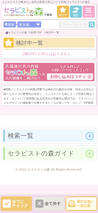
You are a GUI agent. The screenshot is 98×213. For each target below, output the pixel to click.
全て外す (53, 203)
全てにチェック (20, 203)
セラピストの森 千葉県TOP (25, 32)
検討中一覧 (52, 32)
